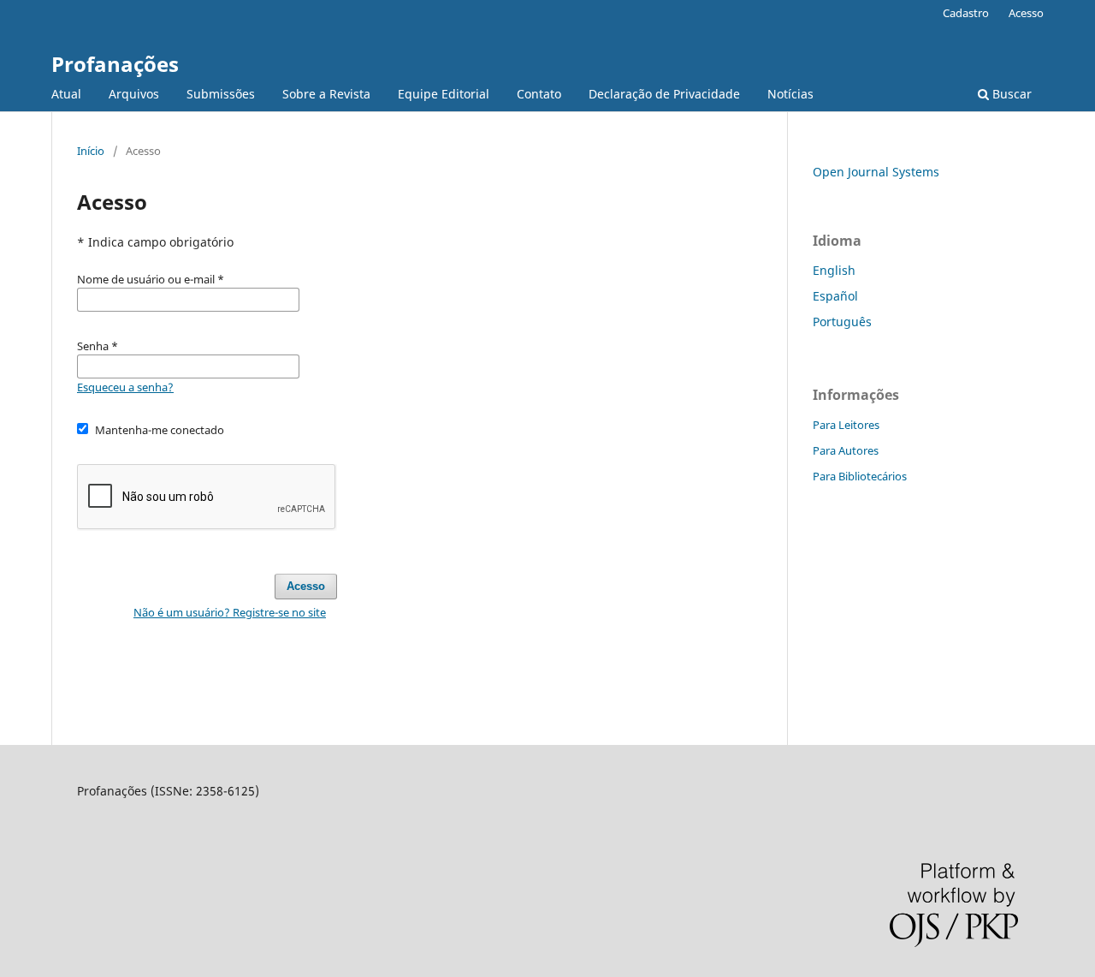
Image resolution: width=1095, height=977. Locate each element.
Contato (539, 94)
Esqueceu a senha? (125, 387)
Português (842, 321)
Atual (66, 94)
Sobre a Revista (326, 94)
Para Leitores (846, 424)
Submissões (220, 94)
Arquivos (134, 94)
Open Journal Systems (876, 172)
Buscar (1010, 94)
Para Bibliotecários (860, 476)
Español (835, 296)
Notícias (790, 94)
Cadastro (966, 13)
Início (90, 150)
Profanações (115, 64)
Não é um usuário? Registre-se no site (229, 612)
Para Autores (846, 450)
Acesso (1026, 13)
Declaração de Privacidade (664, 94)
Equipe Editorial (443, 94)
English (834, 270)
